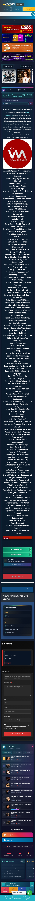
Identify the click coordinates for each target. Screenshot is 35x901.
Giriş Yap (17, 9)
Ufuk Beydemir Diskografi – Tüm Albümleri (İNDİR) (21, 821)
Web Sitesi (7, 716)
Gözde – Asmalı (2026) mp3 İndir (10, 873)
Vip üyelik (10, 21)
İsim (5, 699)
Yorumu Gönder (16, 734)
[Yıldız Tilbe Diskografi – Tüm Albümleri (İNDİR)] (8, 760)
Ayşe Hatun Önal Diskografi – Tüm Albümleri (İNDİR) (21, 797)
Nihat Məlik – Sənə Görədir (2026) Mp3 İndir (12, 876)
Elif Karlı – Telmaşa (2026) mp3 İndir (11, 868)
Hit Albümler (20, 96)
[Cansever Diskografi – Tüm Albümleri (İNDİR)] (8, 793)
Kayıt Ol (5, 9)
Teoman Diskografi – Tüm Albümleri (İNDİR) (21, 764)
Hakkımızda (22, 21)
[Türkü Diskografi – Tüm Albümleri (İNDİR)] (8, 773)
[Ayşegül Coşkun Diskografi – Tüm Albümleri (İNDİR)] (8, 816)
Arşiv (22, 861)
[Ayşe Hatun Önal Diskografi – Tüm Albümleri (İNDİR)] (8, 800)
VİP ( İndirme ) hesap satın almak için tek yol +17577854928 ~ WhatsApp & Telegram (17, 898)
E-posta (6, 708)
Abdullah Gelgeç (10, 632)
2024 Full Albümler (15, 96)
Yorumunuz (8, 683)
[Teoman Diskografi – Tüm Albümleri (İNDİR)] (8, 767)
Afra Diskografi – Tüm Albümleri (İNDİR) (20, 777)
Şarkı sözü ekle (17, 577)
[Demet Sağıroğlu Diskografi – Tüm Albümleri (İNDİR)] (8, 808)
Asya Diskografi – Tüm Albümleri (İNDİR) (20, 783)
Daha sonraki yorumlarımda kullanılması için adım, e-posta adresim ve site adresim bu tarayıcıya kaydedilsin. (17, 726)
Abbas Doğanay (10, 625)
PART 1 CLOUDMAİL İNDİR (16, 549)
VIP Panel (29, 9)
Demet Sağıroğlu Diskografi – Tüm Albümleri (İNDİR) (21, 805)
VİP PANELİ (16, 21)
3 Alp (7, 616)
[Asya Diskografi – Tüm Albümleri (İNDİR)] (8, 786)
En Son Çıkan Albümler (10, 95)
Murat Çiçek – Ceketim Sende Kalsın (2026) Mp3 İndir (14, 871)
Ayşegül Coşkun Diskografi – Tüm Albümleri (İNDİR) (21, 813)
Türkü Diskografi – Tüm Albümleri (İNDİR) (20, 770)
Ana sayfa (4, 21)
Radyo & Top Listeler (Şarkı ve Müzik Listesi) (27, 95)
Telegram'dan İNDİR (16, 554)
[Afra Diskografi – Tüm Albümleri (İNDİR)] (8, 780)
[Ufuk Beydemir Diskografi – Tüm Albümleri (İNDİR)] (8, 824)
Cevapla (8, 663)
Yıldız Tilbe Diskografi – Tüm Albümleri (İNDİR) (20, 757)
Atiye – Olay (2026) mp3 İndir (10, 865)
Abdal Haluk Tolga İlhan (12, 629)
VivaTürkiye (9, 4)
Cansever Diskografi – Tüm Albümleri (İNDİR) (21, 790)
